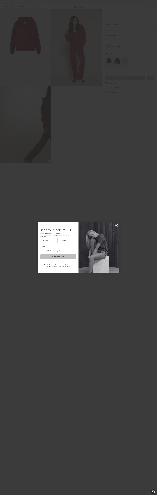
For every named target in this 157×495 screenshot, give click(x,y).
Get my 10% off (58, 257)
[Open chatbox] (153, 491)
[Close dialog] (117, 224)
